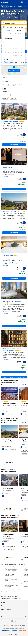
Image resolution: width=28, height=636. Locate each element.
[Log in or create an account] (22, 2)
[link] (5, 85)
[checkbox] (21, 41)
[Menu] (26, 2)
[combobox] (14, 23)
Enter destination (8, 21)
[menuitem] (5, 6)
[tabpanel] (13, 48)
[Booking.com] (4, 2)
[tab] (8, 30)
